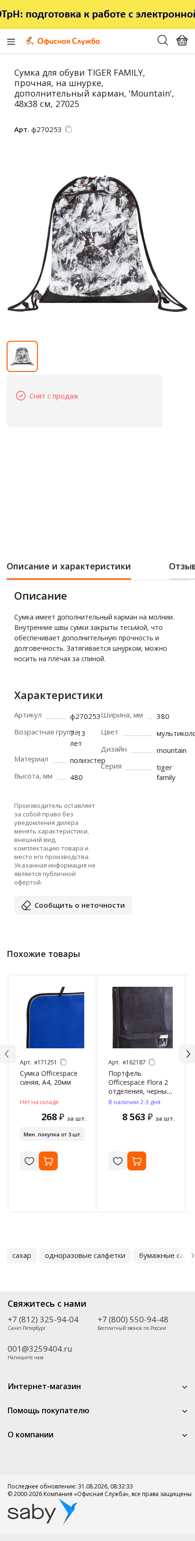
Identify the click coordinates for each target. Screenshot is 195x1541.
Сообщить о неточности (80, 905)
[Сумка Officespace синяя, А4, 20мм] (53, 1017)
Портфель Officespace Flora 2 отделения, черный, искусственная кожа (141, 1087)
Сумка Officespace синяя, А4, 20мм (49, 1078)
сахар (21, 1255)
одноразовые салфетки (85, 1255)
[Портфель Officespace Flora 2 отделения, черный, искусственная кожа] (142, 1017)
